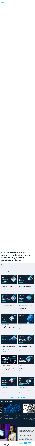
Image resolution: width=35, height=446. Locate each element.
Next (24, 397)
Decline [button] (29, 443)
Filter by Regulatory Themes (6, 271)
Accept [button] (25, 443)
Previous (12, 397)
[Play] (8, 432)
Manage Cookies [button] (21, 443)
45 (21, 397)
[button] (0, 412)
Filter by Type (4, 264)
